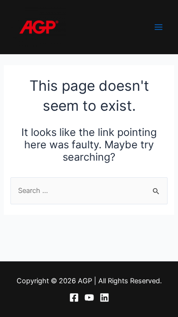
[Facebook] (74, 297)
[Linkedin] (104, 297)
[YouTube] (89, 297)
